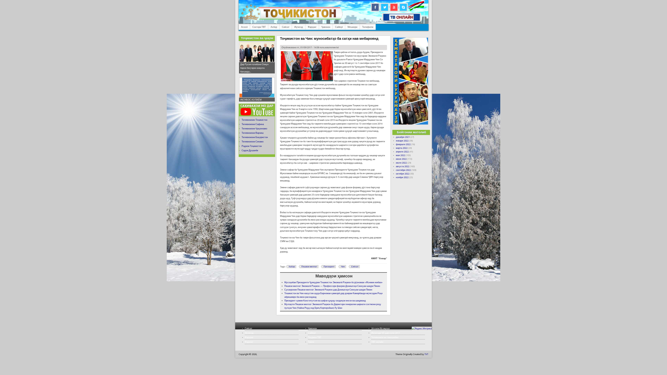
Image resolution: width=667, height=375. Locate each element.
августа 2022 (402, 166)
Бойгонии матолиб (411, 132)
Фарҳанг (312, 27)
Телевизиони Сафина (253, 124)
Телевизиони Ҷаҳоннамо (254, 128)
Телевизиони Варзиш (252, 133)
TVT (426, 354)
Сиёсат (285, 27)
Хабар (292, 266)
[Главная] (291, 20)
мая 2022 (400, 155)
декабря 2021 (403, 137)
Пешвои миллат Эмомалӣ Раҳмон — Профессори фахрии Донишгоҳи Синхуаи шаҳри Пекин (332, 286)
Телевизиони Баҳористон (255, 137)
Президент (329, 266)
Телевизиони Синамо (252, 141)
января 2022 (402, 140)
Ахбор (274, 27)
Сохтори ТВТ (259, 27)
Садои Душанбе (250, 150)
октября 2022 (402, 173)
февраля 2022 (403, 144)
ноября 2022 (402, 177)
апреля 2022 (402, 151)
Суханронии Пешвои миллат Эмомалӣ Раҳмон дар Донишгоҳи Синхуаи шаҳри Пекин (328, 289)
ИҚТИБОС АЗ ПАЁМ (251, 99)
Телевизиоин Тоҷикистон (254, 120)
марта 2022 (401, 148)
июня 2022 (401, 159)
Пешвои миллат (309, 266)
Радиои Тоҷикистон (252, 146)
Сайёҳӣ (339, 27)
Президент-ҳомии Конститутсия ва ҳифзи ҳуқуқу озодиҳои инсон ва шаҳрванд (325, 300)
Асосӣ (244, 27)
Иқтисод (298, 27)
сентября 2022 (403, 170)
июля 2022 (401, 162)
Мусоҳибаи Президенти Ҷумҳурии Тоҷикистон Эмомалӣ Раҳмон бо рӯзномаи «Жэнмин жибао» (333, 282)
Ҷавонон (325, 27)
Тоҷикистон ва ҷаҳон (257, 38)
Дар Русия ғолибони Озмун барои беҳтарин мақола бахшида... (254, 68)
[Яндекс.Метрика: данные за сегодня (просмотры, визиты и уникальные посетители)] (422, 328)
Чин (343, 266)
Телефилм (367, 27)
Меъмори (352, 27)
